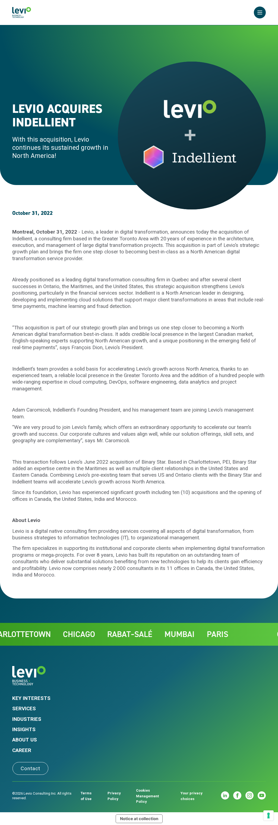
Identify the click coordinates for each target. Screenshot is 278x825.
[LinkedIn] (225, 795)
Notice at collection (139, 818)
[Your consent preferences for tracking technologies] (268, 815)
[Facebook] (237, 795)
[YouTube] (262, 795)
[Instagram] (249, 795)
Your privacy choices (192, 796)
